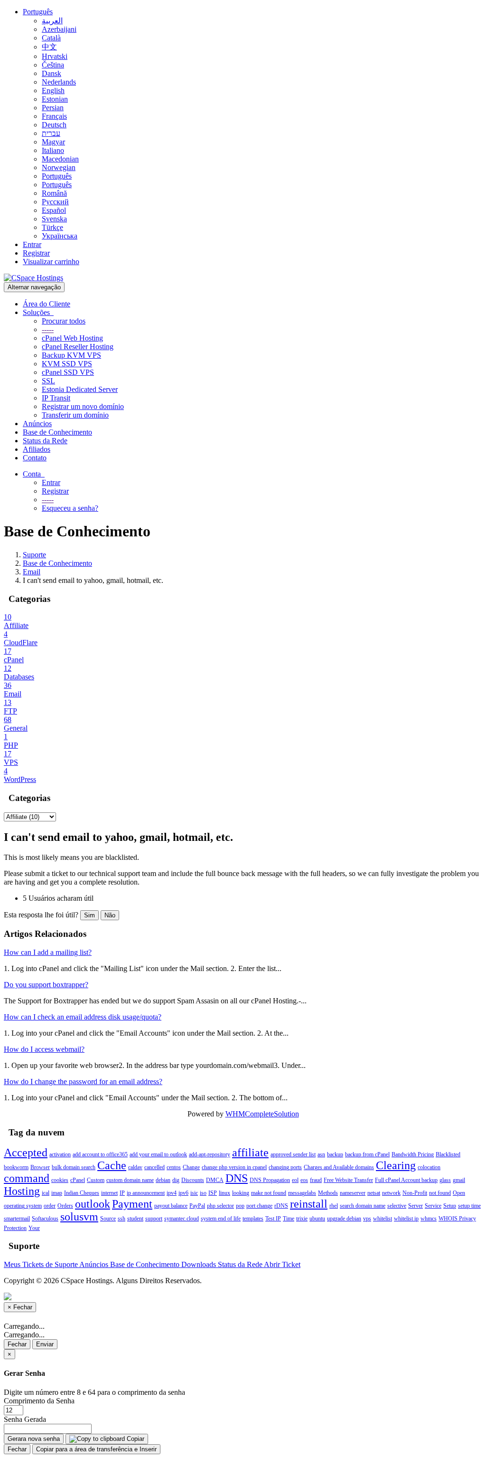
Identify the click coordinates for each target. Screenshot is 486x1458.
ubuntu (317, 1218)
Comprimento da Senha (39, 1401)
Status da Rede (45, 441)
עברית (51, 133)
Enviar (45, 1344)
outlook (92, 1204)
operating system (23, 1205)
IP (122, 1193)
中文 (49, 47)
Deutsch (54, 125)
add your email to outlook (158, 1154)
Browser (40, 1167)
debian (163, 1180)
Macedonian (60, 159)
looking (240, 1193)
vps (367, 1218)
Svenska (54, 219)
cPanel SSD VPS (68, 372)
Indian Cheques (81, 1193)
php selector (220, 1205)
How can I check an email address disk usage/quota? (82, 1017)
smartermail (17, 1218)
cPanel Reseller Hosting (77, 347)
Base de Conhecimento (57, 432)
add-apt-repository (209, 1154)
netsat (373, 1193)
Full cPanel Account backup (406, 1180)
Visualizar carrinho (51, 261)
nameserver (352, 1193)
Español (54, 210)
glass (445, 1180)
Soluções (38, 312)
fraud (316, 1180)
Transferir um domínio (75, 415)
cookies (59, 1180)
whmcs (429, 1218)
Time (288, 1218)
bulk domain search (73, 1167)
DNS (236, 1178)
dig (175, 1180)
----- (48, 329)
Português (38, 12)
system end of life (221, 1218)
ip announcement (146, 1193)
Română (54, 193)
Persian (53, 108)
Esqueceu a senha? (70, 508)
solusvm (79, 1216)
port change (259, 1205)
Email (31, 572)
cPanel (77, 1180)
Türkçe (52, 227)
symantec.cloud (181, 1218)
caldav (135, 1167)
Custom (95, 1180)
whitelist (382, 1218)
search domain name (362, 1205)
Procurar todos (63, 321)
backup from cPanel (367, 1154)
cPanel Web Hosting (72, 338)
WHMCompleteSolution (262, 1114)
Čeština (53, 65)
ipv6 (183, 1193)
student (135, 1218)
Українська (59, 236)
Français (54, 116)
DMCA (215, 1180)
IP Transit (56, 398)
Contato (35, 458)
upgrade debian (344, 1218)
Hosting (22, 1191)
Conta (34, 474)
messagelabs (302, 1193)
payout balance (170, 1205)
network (391, 1193)
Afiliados (36, 449)
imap (56, 1193)
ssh (121, 1218)
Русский (55, 202)
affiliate (250, 1152)
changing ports (285, 1167)
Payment (132, 1204)
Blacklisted (448, 1154)
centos (174, 1167)
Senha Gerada (25, 1419)
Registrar (36, 253)
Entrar (32, 244)
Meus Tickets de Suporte (41, 1264)
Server (415, 1205)
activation (60, 1154)
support (153, 1218)
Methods (328, 1193)
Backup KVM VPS (71, 355)
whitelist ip (406, 1218)
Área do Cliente (46, 304)
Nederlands (59, 82)
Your (34, 1228)
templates (253, 1218)
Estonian (55, 99)
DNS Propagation (270, 1180)
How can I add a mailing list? (48, 952)
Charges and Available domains (339, 1167)
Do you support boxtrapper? (46, 985)
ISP (212, 1193)
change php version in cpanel (234, 1167)
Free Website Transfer (348, 1180)
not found (440, 1193)
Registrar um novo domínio (83, 406)
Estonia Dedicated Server (80, 389)
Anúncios (37, 423)
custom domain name (130, 1180)
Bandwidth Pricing (413, 1154)
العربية (52, 21)
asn (321, 1154)
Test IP (273, 1218)
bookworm (16, 1167)
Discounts (192, 1180)
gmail (459, 1180)
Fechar (17, 1344)
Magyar (53, 142)
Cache (111, 1165)
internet (109, 1193)
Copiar (134, 1438)
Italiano (53, 150)
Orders (65, 1205)
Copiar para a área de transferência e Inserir (96, 1449)
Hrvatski (54, 56)
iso (203, 1193)
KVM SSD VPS (67, 364)
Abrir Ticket (282, 1264)
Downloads (199, 1264)
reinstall (308, 1204)
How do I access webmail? (44, 1049)
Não (109, 915)
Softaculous (45, 1218)
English (53, 90)
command (26, 1178)
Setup (449, 1205)
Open (459, 1193)
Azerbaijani (59, 29)
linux (224, 1193)
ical (45, 1193)
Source (108, 1218)
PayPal (197, 1205)
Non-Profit (414, 1193)
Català (51, 38)
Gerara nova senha (34, 1438)
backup (335, 1154)
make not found (268, 1193)
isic (194, 1193)
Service (433, 1205)
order (50, 1205)
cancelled (154, 1167)
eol (295, 1180)
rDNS (281, 1205)
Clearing (396, 1165)
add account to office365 (100, 1154)
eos (304, 1180)
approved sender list (293, 1154)
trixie (302, 1218)
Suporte (34, 555)
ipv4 (172, 1193)
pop (240, 1205)
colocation (429, 1167)
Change (191, 1167)
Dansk (51, 73)
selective (396, 1205)
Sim (89, 915)
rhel (333, 1205)
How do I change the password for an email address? (83, 1081)
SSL (48, 381)
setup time (469, 1205)
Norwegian (58, 167)
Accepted (25, 1152)
